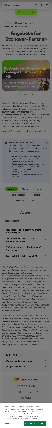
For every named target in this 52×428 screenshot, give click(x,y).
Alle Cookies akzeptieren (35, 423)
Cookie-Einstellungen (13, 423)
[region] (26, 415)
